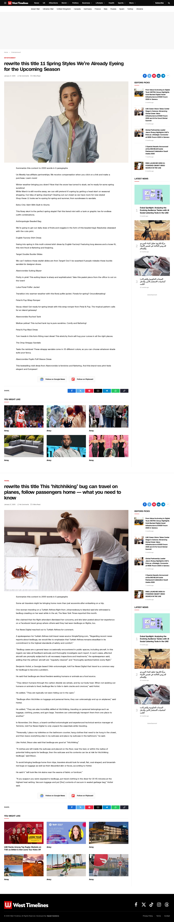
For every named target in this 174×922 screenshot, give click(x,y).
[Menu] (5, 3)
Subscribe (159, 3)
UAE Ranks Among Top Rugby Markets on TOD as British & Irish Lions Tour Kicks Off (22, 848)
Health (111, 3)
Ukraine (139, 9)
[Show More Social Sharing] (168, 76)
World (64, 3)
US (44, 3)
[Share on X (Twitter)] (149, 76)
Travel (6, 481)
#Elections (53, 3)
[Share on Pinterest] (154, 76)
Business (86, 3)
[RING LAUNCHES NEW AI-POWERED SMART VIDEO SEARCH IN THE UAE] (138, 166)
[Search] (169, 3)
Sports (120, 3)
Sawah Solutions (53, 916)
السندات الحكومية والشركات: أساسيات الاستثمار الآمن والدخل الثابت (152, 281)
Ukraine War (48, 9)
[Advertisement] (87, 30)
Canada (77, 9)
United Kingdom (64, 9)
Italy (105, 9)
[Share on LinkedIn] (159, 76)
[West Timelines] (18, 3)
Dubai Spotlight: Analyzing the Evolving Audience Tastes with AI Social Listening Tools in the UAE (154, 210)
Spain (121, 9)
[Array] (24, 416)
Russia (113, 9)
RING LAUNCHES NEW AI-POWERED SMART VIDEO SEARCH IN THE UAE (155, 165)
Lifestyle (99, 3)
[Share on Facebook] (145, 76)
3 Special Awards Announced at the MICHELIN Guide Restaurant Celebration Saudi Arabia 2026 (156, 150)
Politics (75, 3)
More (131, 3)
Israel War (35, 9)
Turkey (130, 9)
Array (6, 430)
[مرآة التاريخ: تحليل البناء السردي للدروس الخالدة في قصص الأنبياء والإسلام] (152, 230)
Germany (88, 9)
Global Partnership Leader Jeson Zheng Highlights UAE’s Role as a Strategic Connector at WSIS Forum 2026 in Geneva (157, 133)
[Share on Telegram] (163, 76)
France (98, 9)
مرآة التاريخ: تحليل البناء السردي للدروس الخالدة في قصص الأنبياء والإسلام (153, 246)
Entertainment (10, 58)
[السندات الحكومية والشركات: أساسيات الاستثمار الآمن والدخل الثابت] (152, 266)
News (36, 3)
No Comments (24, 76)
